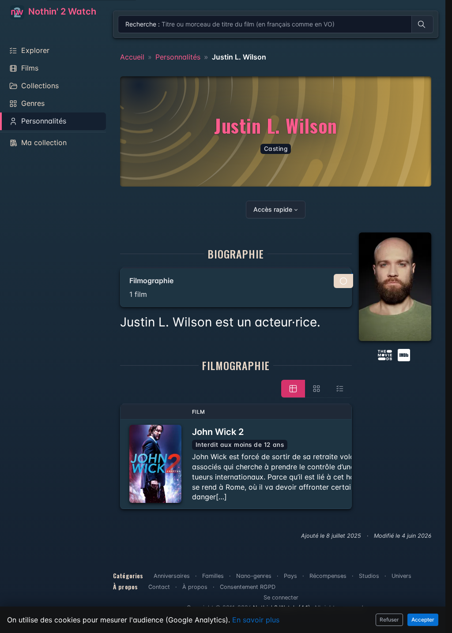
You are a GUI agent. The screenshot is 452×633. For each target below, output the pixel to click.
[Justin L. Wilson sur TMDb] (385, 354)
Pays (290, 576)
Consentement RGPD (247, 587)
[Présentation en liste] (340, 388)
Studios (369, 576)
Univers (401, 576)
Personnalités (177, 56)
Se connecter (281, 597)
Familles (213, 576)
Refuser (389, 619)
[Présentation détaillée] (293, 388)
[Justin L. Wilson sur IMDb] (405, 354)
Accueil (132, 56)
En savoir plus (255, 619)
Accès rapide (272, 209)
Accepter (422, 619)
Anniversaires (172, 576)
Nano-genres (253, 576)
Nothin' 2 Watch (61, 11)
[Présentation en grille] (316, 388)
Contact (159, 587)
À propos (194, 587)
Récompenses (328, 576)
